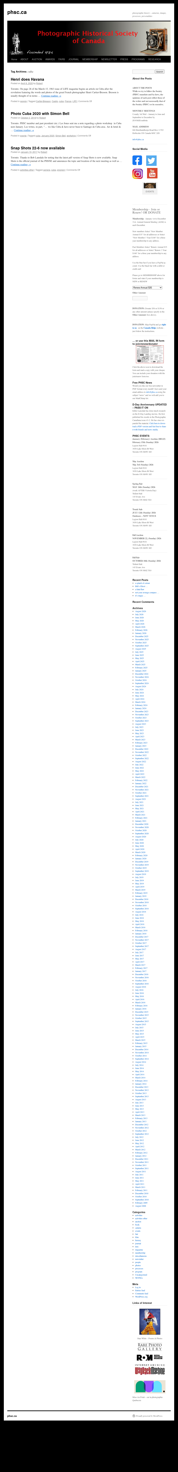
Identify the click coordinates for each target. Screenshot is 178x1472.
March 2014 (140, 1077)
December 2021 (141, 786)
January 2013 (140, 1121)
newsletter (139, 1259)
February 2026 (141, 630)
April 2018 (139, 924)
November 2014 (142, 1052)
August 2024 (140, 686)
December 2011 (141, 1158)
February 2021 (141, 817)
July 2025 (139, 651)
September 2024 (142, 683)
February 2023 (141, 742)
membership (140, 1252)
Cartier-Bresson (43, 101)
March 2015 (140, 1040)
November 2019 (142, 864)
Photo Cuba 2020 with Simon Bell (40, 113)
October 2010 (141, 1196)
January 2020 (47, 135)
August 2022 (140, 761)
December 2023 (141, 711)
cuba (61, 101)
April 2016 (139, 999)
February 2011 (141, 1190)
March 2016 (140, 1002)
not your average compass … (147, 592)
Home (14, 59)
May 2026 (139, 620)
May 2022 (139, 770)
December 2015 (141, 1011)
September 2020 (142, 833)
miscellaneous (141, 1255)
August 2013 (140, 1099)
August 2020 (140, 836)
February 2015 (141, 1043)
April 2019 (139, 886)
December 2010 (141, 1193)
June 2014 (139, 1068)
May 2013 (139, 1108)
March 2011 (140, 1187)
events (23, 135)
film (137, 1237)
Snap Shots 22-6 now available (38, 147)
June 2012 (139, 1140)
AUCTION (37, 59)
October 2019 (141, 867)
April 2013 (139, 1112)
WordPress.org (141, 1296)
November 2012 (142, 1127)
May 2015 (139, 1033)
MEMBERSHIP (90, 59)
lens (137, 1246)
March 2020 (140, 852)
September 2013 (142, 1096)
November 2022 (142, 752)
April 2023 (139, 736)
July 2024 (139, 689)
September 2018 (142, 908)
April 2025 (139, 661)
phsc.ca (17, 11)
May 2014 (139, 1071)
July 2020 (139, 839)
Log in (138, 1287)
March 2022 (140, 777)
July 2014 (139, 1065)
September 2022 (142, 758)
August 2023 (140, 723)
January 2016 (140, 1008)
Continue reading (51, 95)
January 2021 (140, 820)
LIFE (74, 101)
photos (138, 1265)
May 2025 (139, 658)
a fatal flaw (139, 589)
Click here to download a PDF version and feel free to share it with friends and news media (149, 426)
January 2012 (140, 1155)
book (137, 1224)
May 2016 (139, 996)
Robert (39, 83)
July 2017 (139, 952)
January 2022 (140, 783)
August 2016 (140, 986)
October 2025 (141, 642)
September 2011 (142, 1168)
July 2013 (139, 1102)
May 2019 (139, 883)
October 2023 (141, 717)
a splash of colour (142, 583)
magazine (139, 1249)
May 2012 (139, 1143)
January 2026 (140, 633)
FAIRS (61, 59)
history (138, 1240)
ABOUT (24, 59)
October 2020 (141, 830)
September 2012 (142, 1133)
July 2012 (139, 1137)
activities (138, 1215)
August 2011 (140, 1171)
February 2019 (141, 892)
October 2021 (141, 792)
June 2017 (139, 955)
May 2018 (139, 921)
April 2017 (139, 961)
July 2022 (139, 764)
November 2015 (142, 1014)
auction (138, 1221)
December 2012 (141, 1124)
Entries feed (140, 1290)
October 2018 (141, 905)
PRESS (124, 59)
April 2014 (139, 1074)
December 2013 (141, 1086)
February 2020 (141, 855)
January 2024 (140, 708)
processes (139, 1268)
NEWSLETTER (109, 59)
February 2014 (141, 1080)
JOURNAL (73, 59)
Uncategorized (141, 1274)
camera (46, 169)
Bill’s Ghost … (141, 586)
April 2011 (139, 1184)
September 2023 (142, 720)
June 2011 (139, 1177)
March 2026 (140, 626)
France (68, 101)
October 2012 (141, 1130)
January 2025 (140, 670)
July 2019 (139, 877)
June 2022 (139, 767)
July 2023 (139, 727)
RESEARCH (154, 59)
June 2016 (139, 993)
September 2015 (142, 1021)
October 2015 (141, 1018)
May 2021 (139, 808)
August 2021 (140, 799)
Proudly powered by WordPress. (149, 1415)
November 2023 (142, 714)
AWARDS (50, 59)
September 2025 (142, 645)
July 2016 (139, 989)
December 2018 (141, 899)
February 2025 (141, 667)
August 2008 (140, 1205)
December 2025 (141, 636)
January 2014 (140, 1083)
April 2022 (139, 774)
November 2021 (142, 789)
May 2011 (139, 1180)
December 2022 (141, 748)
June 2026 (139, 617)
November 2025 (142, 639)
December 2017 (141, 936)
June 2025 (139, 655)
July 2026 (139, 614)
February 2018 (141, 930)
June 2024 (139, 692)
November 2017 (142, 939)
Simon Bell (60, 135)
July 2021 (139, 802)
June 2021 (139, 805)
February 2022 (141, 780)
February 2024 (141, 705)
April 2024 (139, 698)
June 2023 (139, 730)
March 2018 (140, 927)
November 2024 (142, 676)
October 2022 (141, 755)
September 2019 (142, 871)
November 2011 (142, 1162)
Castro (55, 101)
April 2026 (139, 623)
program (61, 169)
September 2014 (142, 1058)
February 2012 (141, 1152)
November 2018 (142, 902)
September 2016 (142, 983)
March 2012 (140, 1149)
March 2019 (140, 889)
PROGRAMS (138, 59)
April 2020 (139, 849)
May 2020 (139, 845)
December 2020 (141, 824)
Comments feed (141, 1293)
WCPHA (139, 1277)
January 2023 (140, 745)
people (23, 101)
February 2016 (141, 1005)
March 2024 (140, 702)
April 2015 (139, 1036)
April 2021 (139, 811)
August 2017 (140, 949)
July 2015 (139, 1027)
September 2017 (142, 946)
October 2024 (141, 680)
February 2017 (141, 968)
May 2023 (139, 733)
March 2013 (140, 1115)
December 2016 (141, 974)
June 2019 (139, 880)
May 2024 (139, 695)
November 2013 (142, 1090)
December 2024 (141, 673)
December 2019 (141, 861)
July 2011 (139, 1174)
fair (136, 1234)
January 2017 (140, 971)
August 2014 (140, 1061)
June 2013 (139, 1105)
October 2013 (141, 1093)
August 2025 (140, 648)
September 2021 (142, 795)
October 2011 (141, 1165)
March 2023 (140, 739)
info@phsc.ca (138, 139)
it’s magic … (140, 595)
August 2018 (140, 911)
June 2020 (139, 842)
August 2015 (140, 1024)
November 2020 (142, 827)
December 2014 (141, 1049)
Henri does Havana (27, 79)
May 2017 (139, 958)
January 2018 (140, 933)
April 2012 (139, 1146)
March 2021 (140, 814)
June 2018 (139, 917)
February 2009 (141, 1202)
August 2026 (140, 611)
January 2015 (140, 1046)
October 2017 (141, 943)
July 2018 (139, 914)
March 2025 (140, 664)
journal (138, 1243)
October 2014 (141, 1055)
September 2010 (142, 1199)
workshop (71, 135)
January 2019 (140, 896)
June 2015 (139, 1030)
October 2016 (141, 980)
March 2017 (140, 964)
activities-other (27, 169)
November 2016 (142, 977)
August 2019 (140, 874)
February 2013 (141, 1118)
